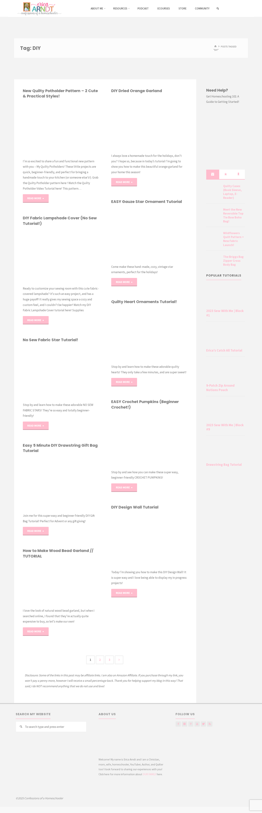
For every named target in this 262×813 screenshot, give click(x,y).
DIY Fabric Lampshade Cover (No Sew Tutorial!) (60, 220)
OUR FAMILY (149, 774)
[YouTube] (197, 724)
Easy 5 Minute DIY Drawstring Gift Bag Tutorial (60, 448)
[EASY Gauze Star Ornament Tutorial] (168, 234)
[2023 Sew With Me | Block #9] (225, 410)
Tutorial (115, 331)
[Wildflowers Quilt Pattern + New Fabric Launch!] (213, 237)
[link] (218, 8)
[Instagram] (184, 724)
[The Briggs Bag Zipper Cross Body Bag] (213, 261)
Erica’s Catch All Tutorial (224, 350)
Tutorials (24, 360)
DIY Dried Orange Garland (136, 91)
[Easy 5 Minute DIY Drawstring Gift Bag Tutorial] (80, 483)
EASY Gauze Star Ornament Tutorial (146, 201)
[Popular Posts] (225, 174)
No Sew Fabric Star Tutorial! (50, 340)
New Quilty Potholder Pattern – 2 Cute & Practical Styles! (60, 93)
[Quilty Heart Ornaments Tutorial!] (168, 334)
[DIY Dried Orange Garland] (168, 123)
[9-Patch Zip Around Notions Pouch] (225, 371)
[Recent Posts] (212, 174)
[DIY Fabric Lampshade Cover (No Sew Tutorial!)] (80, 256)
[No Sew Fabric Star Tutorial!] (80, 372)
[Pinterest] (190, 724)
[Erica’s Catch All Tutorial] (225, 336)
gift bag (22, 473)
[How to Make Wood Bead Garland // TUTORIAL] (80, 583)
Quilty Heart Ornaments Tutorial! (144, 301)
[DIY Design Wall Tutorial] (168, 539)
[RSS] (209, 724)
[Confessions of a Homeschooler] (39, 8)
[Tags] (238, 174)
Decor (113, 103)
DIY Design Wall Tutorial (134, 507)
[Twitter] (203, 724)
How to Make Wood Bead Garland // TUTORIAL (58, 553)
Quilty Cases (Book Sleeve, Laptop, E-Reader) (232, 192)
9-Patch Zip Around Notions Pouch (220, 387)
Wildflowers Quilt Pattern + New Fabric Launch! (233, 239)
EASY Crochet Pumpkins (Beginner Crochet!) (145, 404)
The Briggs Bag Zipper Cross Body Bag (233, 261)
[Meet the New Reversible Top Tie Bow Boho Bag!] (213, 214)
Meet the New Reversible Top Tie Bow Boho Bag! (233, 215)
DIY (112, 117)
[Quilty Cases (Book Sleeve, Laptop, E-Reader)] (213, 190)
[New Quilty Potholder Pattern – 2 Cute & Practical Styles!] (80, 129)
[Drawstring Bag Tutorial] (225, 450)
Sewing (27, 236)
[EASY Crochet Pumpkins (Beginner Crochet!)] (168, 439)
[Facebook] (178, 724)
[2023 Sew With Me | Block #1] (225, 296)
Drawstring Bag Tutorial (224, 465)
